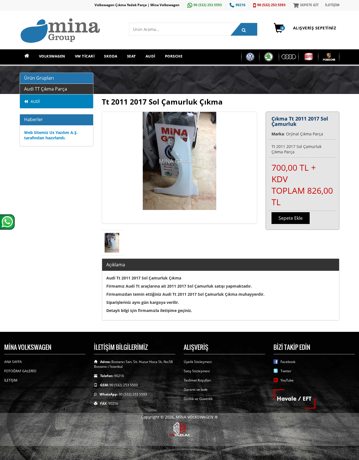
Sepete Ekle (291, 218)
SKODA (111, 56)
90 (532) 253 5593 (208, 5)
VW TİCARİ (85, 56)
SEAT (131, 56)
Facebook (287, 361)
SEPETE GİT (309, 5)
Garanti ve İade (196, 389)
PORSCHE (174, 56)
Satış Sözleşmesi (197, 371)
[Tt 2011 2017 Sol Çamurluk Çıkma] (179, 168)
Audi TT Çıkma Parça (45, 89)
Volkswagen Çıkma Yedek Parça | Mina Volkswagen (137, 5)
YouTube (287, 380)
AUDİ (150, 56)
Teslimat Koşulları (197, 380)
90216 (240, 5)
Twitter (285, 371)
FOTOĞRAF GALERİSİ (20, 371)
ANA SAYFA (13, 361)
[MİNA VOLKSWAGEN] (70, 31)
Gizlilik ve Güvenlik (198, 398)
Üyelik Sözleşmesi (198, 361)
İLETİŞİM (332, 5)
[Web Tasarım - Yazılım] (179, 428)
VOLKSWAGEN (52, 56)
